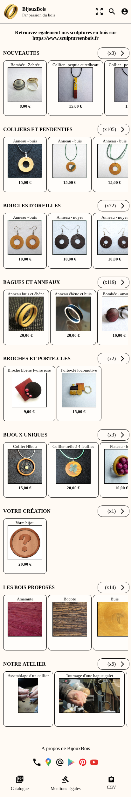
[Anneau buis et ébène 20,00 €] (26, 342)
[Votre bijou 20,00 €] (25, 571)
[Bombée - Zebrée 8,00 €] (25, 113)
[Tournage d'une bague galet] (90, 723)
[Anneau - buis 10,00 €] (25, 265)
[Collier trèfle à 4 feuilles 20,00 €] (74, 494)
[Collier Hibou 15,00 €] (25, 494)
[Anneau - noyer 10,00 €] (70, 265)
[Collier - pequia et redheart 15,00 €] (76, 113)
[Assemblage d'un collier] (28, 723)
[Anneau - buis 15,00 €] (25, 189)
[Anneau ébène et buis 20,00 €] (73, 342)
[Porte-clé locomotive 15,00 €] (79, 418)
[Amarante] (25, 647)
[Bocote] (70, 647)
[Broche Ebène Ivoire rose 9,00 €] (30, 418)
